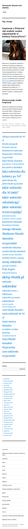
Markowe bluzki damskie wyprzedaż (13, 238)
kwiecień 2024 (8, 433)
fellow (7, 125)
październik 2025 (9, 394)
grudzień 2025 (8, 390)
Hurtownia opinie (7, 485)
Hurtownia (5, 81)
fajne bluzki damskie (12, 161)
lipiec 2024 (7, 426)
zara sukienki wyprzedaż (10, 353)
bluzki (3, 462)
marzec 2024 (8, 435)
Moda (3, 493)
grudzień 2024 (8, 416)
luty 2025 (6, 411)
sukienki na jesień (11, 297)
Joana (6, 124)
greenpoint (7, 164)
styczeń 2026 (8, 387)
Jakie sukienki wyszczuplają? (12, 209)
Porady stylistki (6, 500)
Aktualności (17, 124)
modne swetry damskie (12, 255)
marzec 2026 (8, 383)
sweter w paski (7, 304)
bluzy (3, 466)
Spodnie (4, 474)
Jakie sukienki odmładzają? (11, 200)
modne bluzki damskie (13, 251)
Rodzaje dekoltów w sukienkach (11, 489)
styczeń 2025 (8, 413)
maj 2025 (6, 405)
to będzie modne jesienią (10, 331)
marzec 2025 (8, 409)
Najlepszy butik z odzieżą (9, 519)
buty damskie (5, 504)
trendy (4, 120)
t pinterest (8, 127)
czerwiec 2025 (8, 403)
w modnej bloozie (9, 336)
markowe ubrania (11, 247)
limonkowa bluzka (10, 225)
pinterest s (17, 125)
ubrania (4, 78)
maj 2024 (6, 431)
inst (10, 125)
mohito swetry (9, 258)
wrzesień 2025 (8, 396)
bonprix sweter (9, 147)
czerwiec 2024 (8, 429)
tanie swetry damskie (9, 323)
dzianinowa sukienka (12, 150)
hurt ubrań (5, 449)
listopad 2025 (8, 392)
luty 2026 (6, 385)
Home (4, 512)
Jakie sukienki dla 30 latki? (11, 190)
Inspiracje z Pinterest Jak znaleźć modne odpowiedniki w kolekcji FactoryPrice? (14, 32)
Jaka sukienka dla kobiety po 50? (13, 174)
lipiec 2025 (7, 400)
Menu (4, 12)
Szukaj (4, 366)
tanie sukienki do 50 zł (13, 315)
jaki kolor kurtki (9, 216)
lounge (12, 125)
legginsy (4, 481)
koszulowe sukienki (12, 222)
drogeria (4, 508)
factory (3, 125)
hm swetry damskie (12, 167)
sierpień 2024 (8, 424)
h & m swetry (18, 164)
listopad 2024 (8, 418)
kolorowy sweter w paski (12, 219)
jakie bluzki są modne (12, 184)
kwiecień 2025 (8, 407)
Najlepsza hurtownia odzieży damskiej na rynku (13, 454)
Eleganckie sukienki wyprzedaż (12, 156)
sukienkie (9, 286)
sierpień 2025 (8, 398)
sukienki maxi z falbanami (10, 292)
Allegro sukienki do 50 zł (13, 138)
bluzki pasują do (10, 144)
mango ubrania (11, 229)
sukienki (6, 281)
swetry (4, 478)
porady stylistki (9, 266)
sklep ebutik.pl (13, 277)
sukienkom (8, 301)
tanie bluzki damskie (12, 310)
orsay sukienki (11, 262)
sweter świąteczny (9, 307)
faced (23, 124)
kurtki (3, 470)
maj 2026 (6, 379)
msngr (21, 258)
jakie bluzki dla (9, 180)
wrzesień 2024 (8, 422)
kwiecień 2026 (8, 381)
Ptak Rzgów (8, 269)
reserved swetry (9, 273)
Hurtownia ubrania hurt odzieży (12, 6)
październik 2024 (9, 420)
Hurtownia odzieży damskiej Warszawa (13, 516)
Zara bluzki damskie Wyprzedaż (8, 343)
